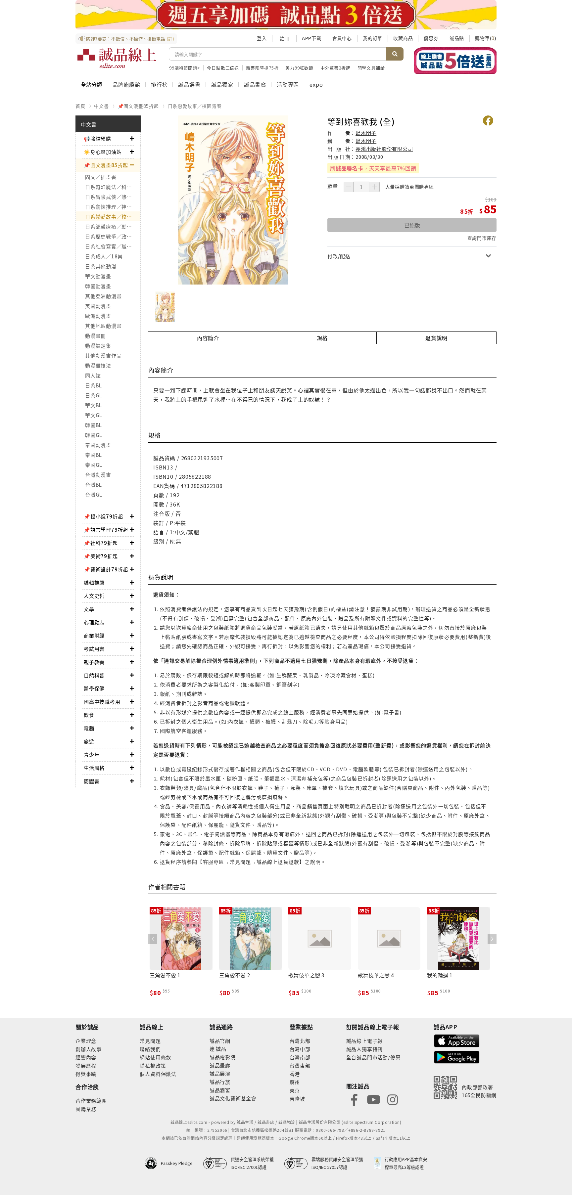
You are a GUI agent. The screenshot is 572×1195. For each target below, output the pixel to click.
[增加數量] (374, 187)
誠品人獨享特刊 (364, 1048)
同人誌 (93, 375)
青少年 (91, 754)
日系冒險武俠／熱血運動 (112, 196)
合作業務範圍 (91, 1100)
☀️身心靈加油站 (103, 151)
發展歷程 (85, 1065)
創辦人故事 (88, 1048)
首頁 (80, 106)
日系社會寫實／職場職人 (112, 246)
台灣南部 (300, 1057)
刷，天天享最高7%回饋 (373, 168)
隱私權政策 (153, 1065)
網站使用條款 (155, 1057)
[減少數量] (348, 187)
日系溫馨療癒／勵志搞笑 (112, 226)
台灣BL (93, 484)
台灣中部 (300, 1048)
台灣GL (93, 494)
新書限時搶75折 (262, 68)
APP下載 (311, 38)
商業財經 (94, 635)
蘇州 (295, 1082)
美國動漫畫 (98, 305)
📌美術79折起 (101, 556)
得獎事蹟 (85, 1073)
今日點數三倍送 (223, 68)
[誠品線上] (116, 58)
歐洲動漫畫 (98, 315)
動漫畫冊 (95, 335)
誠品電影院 (223, 1056)
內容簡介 (208, 338)
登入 (262, 38)
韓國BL (93, 424)
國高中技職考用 (102, 701)
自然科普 (94, 675)
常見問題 (150, 1040)
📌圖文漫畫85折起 (138, 106)
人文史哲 (94, 595)
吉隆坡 (297, 1098)
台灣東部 (300, 1065)
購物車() (486, 38)
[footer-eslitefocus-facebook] (354, 1098)
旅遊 (89, 741)
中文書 (101, 106)
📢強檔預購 (97, 138)
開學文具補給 (371, 68)
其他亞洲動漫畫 (103, 295)
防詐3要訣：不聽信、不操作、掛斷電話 (130, 38)
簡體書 (91, 780)
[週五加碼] (286, 14)
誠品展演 (220, 1073)
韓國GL (93, 434)
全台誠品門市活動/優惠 (373, 1057)
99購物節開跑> (184, 68)
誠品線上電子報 (364, 1040)
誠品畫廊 (255, 84)
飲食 (89, 714)
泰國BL (93, 454)
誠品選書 (189, 84)
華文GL (93, 415)
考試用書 (94, 648)
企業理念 (85, 1040)
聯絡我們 (150, 1048)
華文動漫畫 (98, 276)
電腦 (89, 728)
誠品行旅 (220, 1081)
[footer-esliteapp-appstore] (457, 1040)
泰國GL (93, 464)
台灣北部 (300, 1040)
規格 (322, 338)
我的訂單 (372, 38)
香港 (295, 1073)
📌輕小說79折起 (103, 516)
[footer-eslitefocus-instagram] (393, 1098)
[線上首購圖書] (455, 60)
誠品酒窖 (220, 1089)
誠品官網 (220, 1040)
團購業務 (85, 1108)
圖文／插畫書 (101, 176)
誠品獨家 (222, 84)
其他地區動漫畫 (103, 325)
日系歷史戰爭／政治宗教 (112, 236)
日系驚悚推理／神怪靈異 (112, 206)
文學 (89, 608)
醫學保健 (94, 688)
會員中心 (342, 38)
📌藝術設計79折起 (106, 569)
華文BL (93, 405)
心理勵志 (94, 622)
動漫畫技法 (98, 365)
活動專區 (288, 84)
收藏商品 (403, 38)
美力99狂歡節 (299, 68)
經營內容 (85, 1057)
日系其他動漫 (101, 266)
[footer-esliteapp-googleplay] (457, 1056)
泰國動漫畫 (98, 444)
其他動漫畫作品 (103, 355)
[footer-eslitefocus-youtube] (373, 1098)
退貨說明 (436, 338)
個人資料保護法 (158, 1073)
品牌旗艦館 (126, 84)
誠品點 (457, 38)
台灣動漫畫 (98, 474)
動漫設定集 (98, 345)
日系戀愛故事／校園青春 (195, 106)
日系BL (93, 385)
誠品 (220, 1048)
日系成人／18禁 (104, 256)
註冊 (284, 38)
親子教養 (94, 661)
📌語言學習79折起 (106, 529)
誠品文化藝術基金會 (233, 1098)
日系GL (93, 395)
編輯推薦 (94, 582)
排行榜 (159, 84)
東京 (295, 1090)
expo (316, 84)
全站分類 (91, 84)
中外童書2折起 (335, 68)
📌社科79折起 (101, 542)
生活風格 (94, 767)
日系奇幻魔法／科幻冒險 (112, 186)
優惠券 (431, 38)
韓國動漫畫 (98, 286)
